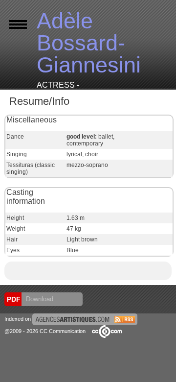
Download (38, 299)
